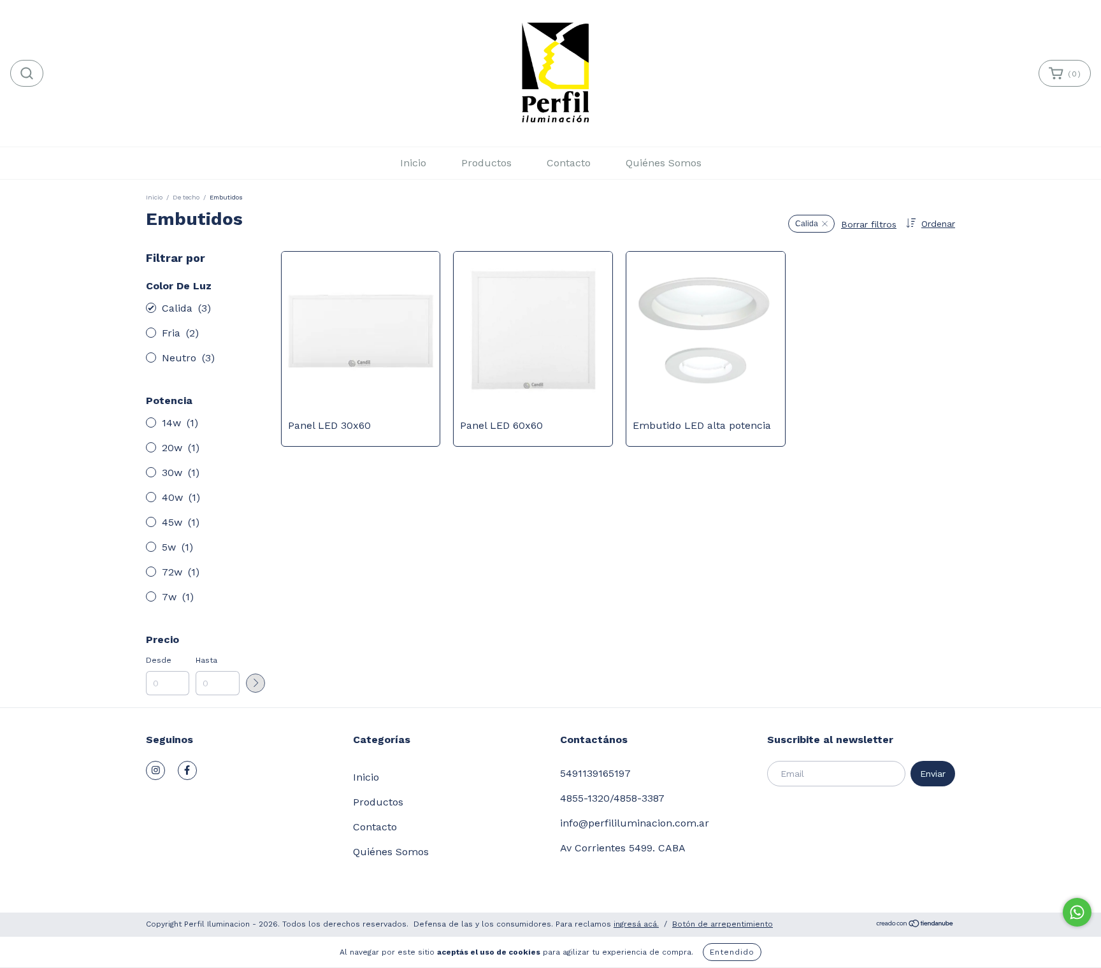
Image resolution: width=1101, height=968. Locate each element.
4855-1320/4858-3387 (612, 798)
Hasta (206, 660)
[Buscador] (26, 73)
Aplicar (255, 683)
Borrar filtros (868, 224)
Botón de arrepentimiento (722, 924)
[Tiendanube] (915, 925)
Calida (806, 223)
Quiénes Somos (664, 163)
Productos (486, 163)
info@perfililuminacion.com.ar (634, 823)
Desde (158, 660)
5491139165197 (595, 773)
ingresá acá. (636, 924)
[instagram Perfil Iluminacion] (155, 770)
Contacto (569, 163)
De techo (186, 197)
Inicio (413, 163)
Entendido (732, 952)
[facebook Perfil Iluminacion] (187, 770)
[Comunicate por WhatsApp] (1077, 912)
